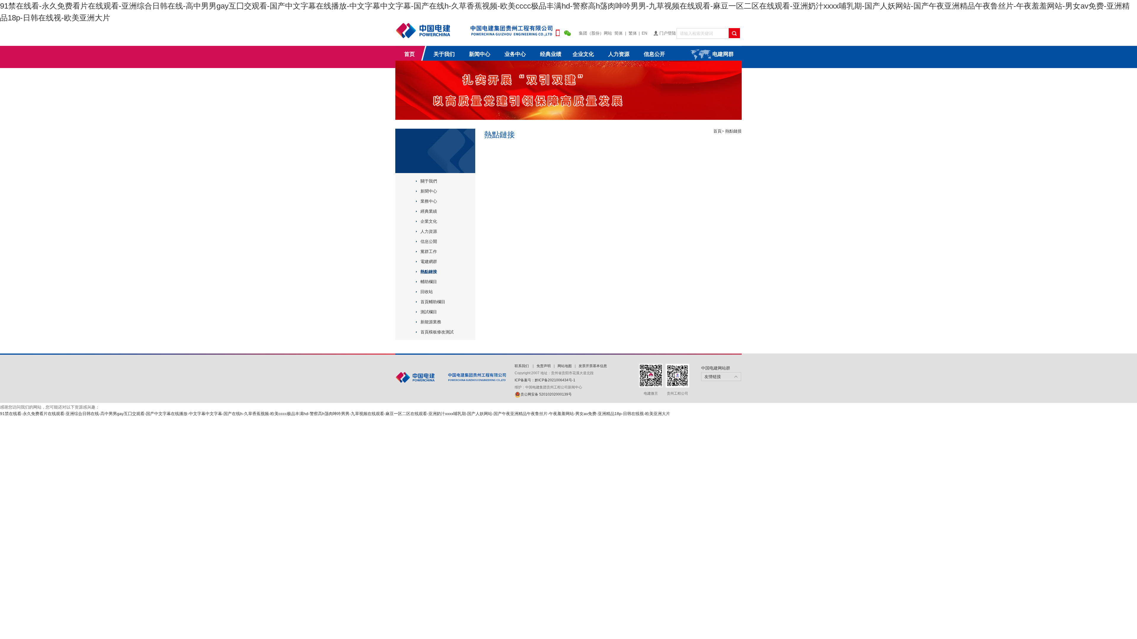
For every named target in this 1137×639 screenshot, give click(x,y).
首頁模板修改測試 (437, 332)
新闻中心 (479, 54)
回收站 (426, 291)
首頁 (717, 131)
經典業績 (428, 211)
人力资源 (618, 54)
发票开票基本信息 (593, 366)
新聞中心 (428, 191)
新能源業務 (430, 322)
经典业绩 (550, 54)
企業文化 (428, 221)
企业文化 (583, 54)
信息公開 (428, 241)
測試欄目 (428, 311)
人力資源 (428, 231)
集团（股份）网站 (595, 33)
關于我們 (428, 181)
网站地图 (565, 366)
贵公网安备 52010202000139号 (546, 394)
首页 (409, 54)
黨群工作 (428, 251)
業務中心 (428, 201)
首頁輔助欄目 (432, 301)
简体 (618, 33)
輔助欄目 (428, 281)
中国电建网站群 (715, 368)
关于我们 (444, 54)
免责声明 (544, 366)
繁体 (633, 33)
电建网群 (723, 54)
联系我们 (522, 366)
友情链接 (712, 376)
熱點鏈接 (428, 271)
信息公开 (654, 54)
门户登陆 (667, 33)
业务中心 (515, 54)
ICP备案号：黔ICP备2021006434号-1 (545, 380)
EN (644, 33)
